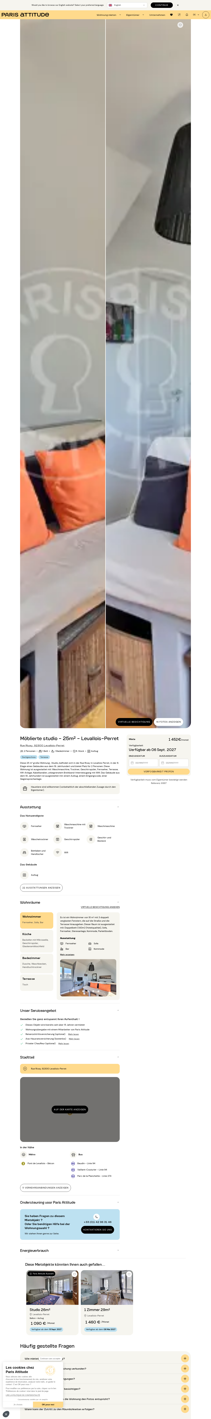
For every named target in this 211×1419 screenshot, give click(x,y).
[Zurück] (24, 373)
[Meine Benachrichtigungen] (187, 15)
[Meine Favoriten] (171, 15)
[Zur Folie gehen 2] (83, 991)
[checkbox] (180, 25)
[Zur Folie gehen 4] (93, 991)
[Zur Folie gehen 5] (98, 991)
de (194, 14)
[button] (6, 1414)
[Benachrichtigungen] (179, 15)
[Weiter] (186, 373)
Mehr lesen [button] (73, 1034)
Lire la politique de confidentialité (23, 1395)
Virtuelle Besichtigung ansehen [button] (100, 907)
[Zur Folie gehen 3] (88, 991)
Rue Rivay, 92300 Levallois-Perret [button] (42, 745)
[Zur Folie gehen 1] (78, 991)
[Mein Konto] (205, 14)
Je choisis (17, 1404)
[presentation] (109, 14)
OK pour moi (48, 1404)
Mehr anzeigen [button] (67, 954)
